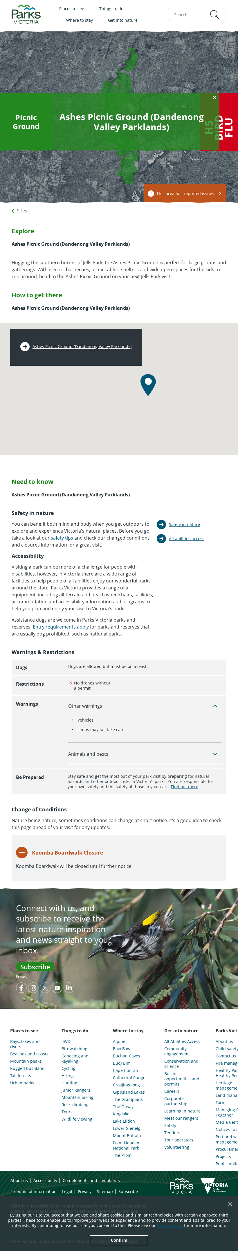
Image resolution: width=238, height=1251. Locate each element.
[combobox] (196, 14)
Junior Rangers (76, 1090)
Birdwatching (74, 1048)
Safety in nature (184, 524)
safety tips (62, 538)
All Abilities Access (182, 1041)
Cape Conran (125, 1070)
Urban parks (22, 1083)
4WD (66, 1041)
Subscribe (35, 966)
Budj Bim (122, 1063)
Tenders (172, 1132)
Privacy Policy (170, 1225)
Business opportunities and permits (181, 1079)
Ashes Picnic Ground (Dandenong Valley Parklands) (82, 346)
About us (19, 1180)
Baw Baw (121, 1048)
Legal (67, 1191)
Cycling (68, 1068)
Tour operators (178, 1140)
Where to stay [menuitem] (79, 20)
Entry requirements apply (61, 627)
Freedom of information (33, 1191)
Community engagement (176, 1051)
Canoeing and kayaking (75, 1058)
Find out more (184, 786)
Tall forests (20, 1075)
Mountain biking (77, 1097)
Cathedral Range (129, 1077)
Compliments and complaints (91, 1180)
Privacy (21, 976)
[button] (214, 14)
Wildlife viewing (77, 1119)
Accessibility (45, 1180)
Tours (67, 1112)
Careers (171, 1091)
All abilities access (186, 538)
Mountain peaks (26, 1061)
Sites (22, 210)
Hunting (69, 1083)
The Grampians (128, 1099)
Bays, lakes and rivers (25, 1044)
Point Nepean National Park (126, 1145)
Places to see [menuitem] (71, 8)
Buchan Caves (126, 1056)
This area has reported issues (185, 193)
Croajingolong (126, 1085)
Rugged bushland (27, 1068)
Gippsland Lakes (129, 1092)
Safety (170, 1125)
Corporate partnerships (177, 1101)
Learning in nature (182, 1111)
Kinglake (121, 1114)
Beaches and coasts (29, 1054)
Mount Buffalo (127, 1135)
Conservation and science (181, 1064)
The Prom (122, 1155)
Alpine (119, 1041)
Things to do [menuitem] (111, 8)
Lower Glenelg (126, 1128)
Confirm (119, 1240)
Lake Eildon (124, 1121)
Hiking (68, 1075)
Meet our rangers (181, 1118)
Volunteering (176, 1147)
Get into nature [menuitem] (123, 20)
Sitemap (105, 1191)
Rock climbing (75, 1104)
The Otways (124, 1106)
